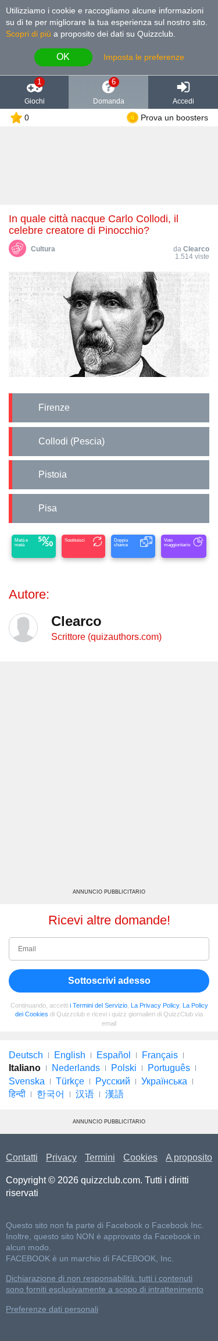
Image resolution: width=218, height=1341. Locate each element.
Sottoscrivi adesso (109, 981)
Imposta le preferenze (143, 57)
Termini (100, 1157)
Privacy (61, 1157)
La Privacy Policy (155, 1005)
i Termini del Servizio (98, 1005)
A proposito (189, 1157)
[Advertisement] (109, 779)
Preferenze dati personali (52, 1309)
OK (63, 57)
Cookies (140, 1157)
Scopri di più (28, 33)
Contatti (22, 1157)
